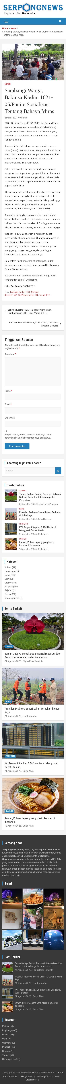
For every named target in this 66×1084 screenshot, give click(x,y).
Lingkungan (10, 571)
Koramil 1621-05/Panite (16, 295)
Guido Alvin (42, 534)
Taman (22, 491)
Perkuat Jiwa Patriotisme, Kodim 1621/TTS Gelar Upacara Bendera (33, 324)
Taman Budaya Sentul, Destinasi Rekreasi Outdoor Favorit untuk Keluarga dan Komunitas (40, 497)
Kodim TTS (24, 292)
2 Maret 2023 (11, 117)
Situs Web (10, 417)
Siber (57, 1076)
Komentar (10, 354)
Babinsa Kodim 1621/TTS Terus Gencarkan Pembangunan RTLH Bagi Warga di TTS (29, 311)
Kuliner (22, 539)
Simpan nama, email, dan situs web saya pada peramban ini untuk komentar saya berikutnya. (28, 436)
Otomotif (9, 582)
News (8, 84)
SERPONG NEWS (29, 1072)
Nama (8, 391)
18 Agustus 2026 (27, 549)
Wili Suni (23, 117)
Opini (7, 579)
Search (58, 470)
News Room (47, 1072)
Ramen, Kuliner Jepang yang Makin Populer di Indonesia (36, 544)
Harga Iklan (26, 1076)
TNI (36, 295)
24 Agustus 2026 (27, 504)
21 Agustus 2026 (27, 534)
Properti (23, 524)
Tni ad (42, 295)
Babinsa (14, 292)
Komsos (35, 292)
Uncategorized (12, 598)
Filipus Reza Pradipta (47, 504)
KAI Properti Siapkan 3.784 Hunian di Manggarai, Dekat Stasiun (37, 529)
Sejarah (8, 590)
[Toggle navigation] (6, 21)
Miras (31, 295)
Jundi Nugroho (44, 519)
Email (8, 404)
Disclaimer (31, 1079)
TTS (48, 295)
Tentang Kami (43, 1076)
